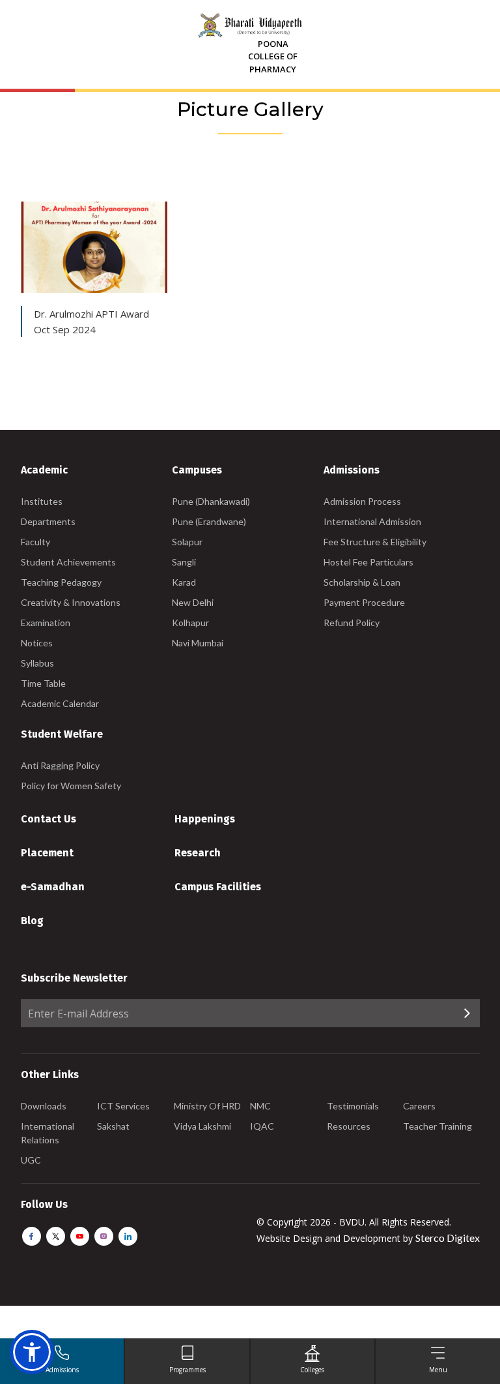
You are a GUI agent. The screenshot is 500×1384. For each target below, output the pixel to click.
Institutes (41, 501)
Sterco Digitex (447, 1237)
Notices (37, 642)
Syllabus (37, 663)
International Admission (372, 521)
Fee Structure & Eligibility (375, 541)
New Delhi (193, 602)
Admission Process (362, 501)
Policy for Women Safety (71, 785)
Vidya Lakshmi (202, 1126)
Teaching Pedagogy (61, 582)
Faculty (35, 541)
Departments (48, 521)
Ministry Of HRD (207, 1105)
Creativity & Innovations (70, 602)
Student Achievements (68, 561)
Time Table (43, 683)
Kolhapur (190, 622)
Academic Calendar (60, 703)
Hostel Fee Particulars (368, 561)
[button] (32, 1352)
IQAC (262, 1126)
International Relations (47, 1133)
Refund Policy (352, 622)
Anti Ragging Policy (60, 765)
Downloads (43, 1105)
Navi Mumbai (197, 642)
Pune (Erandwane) (209, 521)
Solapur (187, 541)
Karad (184, 582)
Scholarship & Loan (362, 582)
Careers (419, 1105)
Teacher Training (437, 1126)
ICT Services (123, 1105)
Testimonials (353, 1105)
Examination (45, 622)
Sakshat (113, 1126)
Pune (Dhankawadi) (211, 501)
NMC (260, 1105)
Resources (348, 1126)
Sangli (184, 561)
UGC (31, 1160)
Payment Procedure (364, 602)
